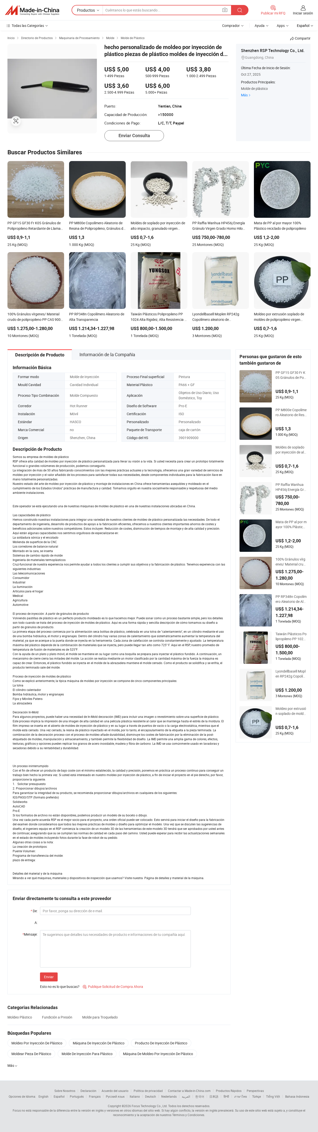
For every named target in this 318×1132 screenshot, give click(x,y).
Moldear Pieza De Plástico (31, 1053)
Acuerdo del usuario (115, 1091)
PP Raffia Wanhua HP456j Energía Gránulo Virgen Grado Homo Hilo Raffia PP (291, 487)
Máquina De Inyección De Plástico (98, 1043)
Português (77, 1096)
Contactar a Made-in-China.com (189, 1091)
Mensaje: (30, 934)
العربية (186, 1096)
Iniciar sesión (303, 13)
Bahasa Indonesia (297, 1096)
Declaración (88, 1091)
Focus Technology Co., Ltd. (149, 1106)
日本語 (213, 1096)
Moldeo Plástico (19, 1017)
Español (59, 1096)
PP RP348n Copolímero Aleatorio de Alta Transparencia (291, 599)
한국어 (199, 1096)
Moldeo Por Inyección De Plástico (36, 1043)
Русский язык (115, 1096)
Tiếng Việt (273, 1096)
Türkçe (256, 1096)
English (43, 1096)
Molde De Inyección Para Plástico (87, 1053)
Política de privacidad (148, 1091)
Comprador (231, 25)
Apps (281, 25)
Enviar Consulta (134, 135)
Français (95, 1096)
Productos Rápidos (228, 1091)
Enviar (49, 976)
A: (36, 922)
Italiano (135, 1096)
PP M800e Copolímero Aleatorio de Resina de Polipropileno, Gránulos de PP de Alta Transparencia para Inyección (291, 412)
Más (244, 95)
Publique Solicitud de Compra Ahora (113, 986)
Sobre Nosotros (64, 1091)
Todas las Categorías (28, 25)
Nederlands (169, 1096)
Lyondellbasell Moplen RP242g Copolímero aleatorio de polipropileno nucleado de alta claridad (291, 674)
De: (34, 910)
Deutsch (150, 1096)
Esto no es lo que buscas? (60, 986)
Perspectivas (255, 1091)
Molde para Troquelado (100, 1017)
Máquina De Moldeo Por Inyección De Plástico (158, 1053)
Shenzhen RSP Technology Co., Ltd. (272, 50)
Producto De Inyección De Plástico (161, 1043)
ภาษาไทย (240, 1096)
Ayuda (260, 25)
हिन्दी (226, 1096)
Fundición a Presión (57, 1017)
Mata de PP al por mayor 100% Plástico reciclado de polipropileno (291, 524)
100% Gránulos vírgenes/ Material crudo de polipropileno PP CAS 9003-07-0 (291, 562)
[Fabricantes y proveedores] (32, 10)
